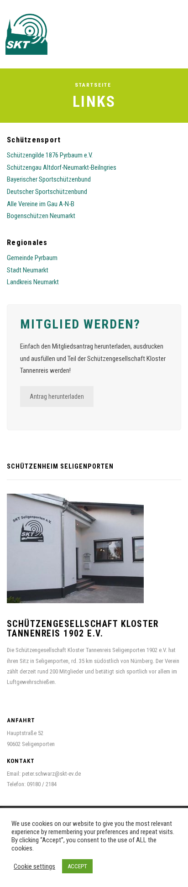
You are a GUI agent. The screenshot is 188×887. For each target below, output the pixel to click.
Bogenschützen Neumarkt (41, 216)
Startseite (93, 85)
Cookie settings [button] (34, 866)
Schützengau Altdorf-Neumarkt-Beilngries (61, 167)
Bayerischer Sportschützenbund (49, 179)
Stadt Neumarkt (27, 270)
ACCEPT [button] (77, 866)
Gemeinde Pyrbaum (32, 258)
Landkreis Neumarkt (33, 282)
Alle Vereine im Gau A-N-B (40, 204)
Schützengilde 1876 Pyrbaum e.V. (50, 155)
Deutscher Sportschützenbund (47, 192)
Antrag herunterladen (57, 396)
